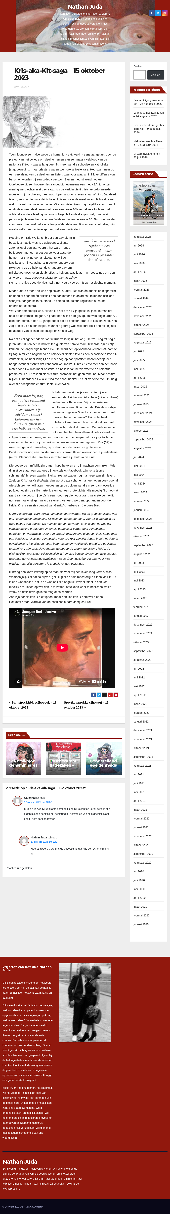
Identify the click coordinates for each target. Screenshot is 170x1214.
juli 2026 (138, 245)
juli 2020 (138, 871)
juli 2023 (138, 563)
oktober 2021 (141, 748)
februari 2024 (141, 501)
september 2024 (143, 439)
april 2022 (139, 695)
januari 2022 (141, 721)
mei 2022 (139, 686)
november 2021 (142, 739)
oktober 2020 (141, 845)
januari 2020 (141, 924)
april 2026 (139, 272)
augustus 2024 (142, 448)
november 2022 (142, 633)
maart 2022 (140, 704)
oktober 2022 (141, 642)
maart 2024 (140, 492)
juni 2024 (139, 466)
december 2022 (142, 624)
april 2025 (139, 377)
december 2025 (142, 307)
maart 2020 (140, 906)
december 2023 (142, 518)
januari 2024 (141, 510)
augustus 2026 (142, 236)
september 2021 (143, 756)
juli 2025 (138, 351)
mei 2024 (139, 474)
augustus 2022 (142, 659)
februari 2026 (141, 289)
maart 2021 (140, 809)
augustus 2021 (142, 765)
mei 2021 (139, 792)
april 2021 (139, 801)
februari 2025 (141, 395)
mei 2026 (139, 263)
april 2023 (139, 589)
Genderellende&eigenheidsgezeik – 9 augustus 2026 (104, 767)
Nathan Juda (85, 6)
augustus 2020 (142, 862)
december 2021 (142, 730)
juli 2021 (138, 774)
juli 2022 (138, 668)
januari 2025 (141, 404)
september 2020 (143, 853)
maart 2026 (140, 280)
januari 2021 (141, 827)
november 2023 (142, 527)
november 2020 (142, 836)
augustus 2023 (142, 554)
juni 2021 (139, 783)
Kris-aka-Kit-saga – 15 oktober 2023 (59, 74)
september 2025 (143, 333)
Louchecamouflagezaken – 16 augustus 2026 (63, 767)
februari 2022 (141, 712)
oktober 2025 (141, 325)
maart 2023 (140, 598)
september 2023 (143, 545)
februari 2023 (141, 607)
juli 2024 (138, 457)
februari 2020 (141, 915)
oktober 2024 (141, 430)
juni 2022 (139, 677)
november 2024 (142, 421)
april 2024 (139, 483)
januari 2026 (141, 298)
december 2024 (142, 413)
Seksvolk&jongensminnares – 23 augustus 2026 (23, 767)
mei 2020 (139, 889)
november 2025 (142, 316)
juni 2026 (139, 254)
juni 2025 (139, 360)
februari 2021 (141, 818)
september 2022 (143, 651)
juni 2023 (139, 571)
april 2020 (139, 897)
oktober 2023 (141, 536)
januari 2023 (141, 615)
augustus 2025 (142, 342)
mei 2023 (139, 580)
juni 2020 (139, 880)
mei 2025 (139, 369)
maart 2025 (140, 386)
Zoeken (137, 66)
